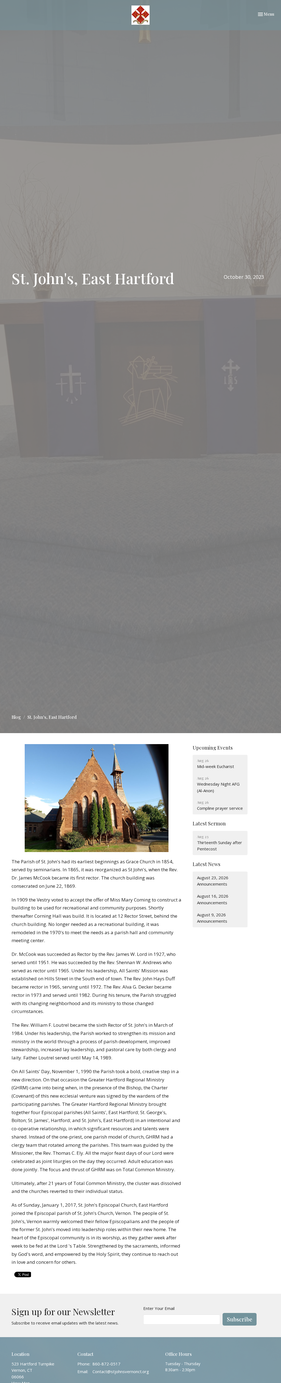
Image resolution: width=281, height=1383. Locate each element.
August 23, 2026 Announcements (212, 881)
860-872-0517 (106, 1364)
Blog (16, 717)
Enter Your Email (159, 1308)
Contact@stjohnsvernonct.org (120, 1371)
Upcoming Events (213, 747)
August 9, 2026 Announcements (212, 918)
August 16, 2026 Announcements (212, 899)
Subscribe (239, 1319)
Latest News (206, 864)
